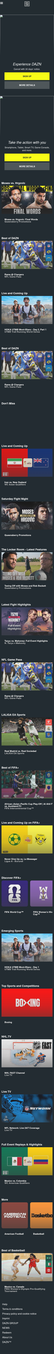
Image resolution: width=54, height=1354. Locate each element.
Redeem (6, 1332)
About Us (7, 1337)
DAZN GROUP (10, 1323)
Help (4, 1304)
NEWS (6, 1327)
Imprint (5, 1318)
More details (27, 85)
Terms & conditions (12, 1309)
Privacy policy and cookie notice (19, 1313)
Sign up (27, 76)
